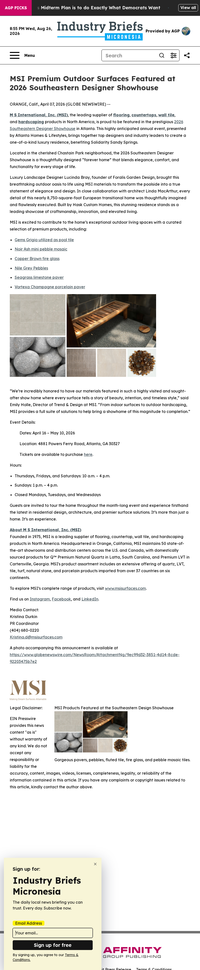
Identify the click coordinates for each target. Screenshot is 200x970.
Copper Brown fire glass (37, 258)
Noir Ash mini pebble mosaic (41, 249)
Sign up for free (52, 945)
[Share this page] (186, 55)
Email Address (28, 923)
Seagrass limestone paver (39, 277)
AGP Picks (16, 7)
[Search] (162, 55)
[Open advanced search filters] (173, 55)
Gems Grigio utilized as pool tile (44, 239)
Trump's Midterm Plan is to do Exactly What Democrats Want (91, 7)
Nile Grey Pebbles (31, 268)
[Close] (95, 864)
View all (188, 7)
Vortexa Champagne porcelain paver (50, 286)
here (88, 454)
